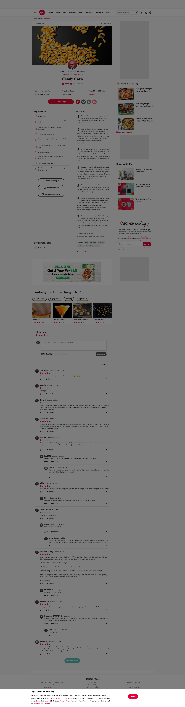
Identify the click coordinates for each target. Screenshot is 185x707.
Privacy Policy (65, 701)
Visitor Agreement (56, 698)
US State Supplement (42, 704)
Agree (133, 696)
